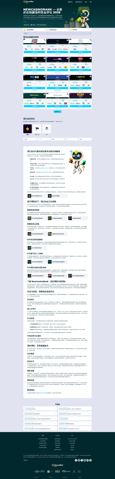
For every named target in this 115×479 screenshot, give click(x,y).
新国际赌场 (57, 445)
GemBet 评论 (57, 54)
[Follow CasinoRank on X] (82, 460)
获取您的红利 (34, 88)
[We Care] (66, 471)
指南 (86, 1)
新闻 (91, 1)
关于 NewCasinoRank (72, 438)
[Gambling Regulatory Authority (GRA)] (40, 471)
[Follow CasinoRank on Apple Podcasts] (90, 460)
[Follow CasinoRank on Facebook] (76, 460)
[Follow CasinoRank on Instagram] (79, 460)
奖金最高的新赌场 (43, 447)
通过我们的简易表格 (43, 392)
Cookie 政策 (36, 477)
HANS (25, 460)
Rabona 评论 (80, 72)
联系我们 (72, 449)
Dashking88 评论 (57, 90)
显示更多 (56, 111)
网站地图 (79, 477)
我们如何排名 (72, 443)
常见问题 (72, 445)
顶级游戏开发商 (57, 449)
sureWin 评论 (57, 72)
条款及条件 (65, 477)
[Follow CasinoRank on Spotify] (87, 460)
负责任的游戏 (57, 443)
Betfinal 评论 (80, 90)
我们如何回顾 (72, 441)
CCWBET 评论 (34, 72)
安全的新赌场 (43, 441)
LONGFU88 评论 (34, 54)
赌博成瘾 (57, 447)
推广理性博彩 (43, 348)
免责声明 (72, 447)
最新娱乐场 (70, 1)
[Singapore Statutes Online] (50, 471)
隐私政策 (50, 477)
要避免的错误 (57, 438)
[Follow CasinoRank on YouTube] (84, 460)
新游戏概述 (57, 441)
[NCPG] (57, 471)
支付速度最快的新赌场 (43, 438)
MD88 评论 (34, 90)
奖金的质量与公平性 (43, 168)
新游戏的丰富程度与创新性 (46, 172)
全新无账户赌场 (42, 445)
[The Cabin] (74, 471)
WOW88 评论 (80, 54)
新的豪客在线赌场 (43, 443)
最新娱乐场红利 (78, 1)
